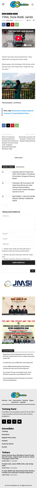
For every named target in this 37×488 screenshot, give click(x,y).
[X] (8, 24)
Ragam (10, 11)
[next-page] (6, 205)
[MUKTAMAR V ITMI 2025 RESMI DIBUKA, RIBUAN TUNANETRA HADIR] (6, 198)
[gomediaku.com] (19, 4)
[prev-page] (3, 205)
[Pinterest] (12, 24)
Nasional (15, 13)
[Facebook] (4, 24)
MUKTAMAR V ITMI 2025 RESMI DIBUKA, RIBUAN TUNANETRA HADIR (23, 198)
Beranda (4, 11)
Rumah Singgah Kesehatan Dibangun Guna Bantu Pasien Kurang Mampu (18, 379)
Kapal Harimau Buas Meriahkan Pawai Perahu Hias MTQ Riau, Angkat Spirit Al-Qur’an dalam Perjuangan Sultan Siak (19, 356)
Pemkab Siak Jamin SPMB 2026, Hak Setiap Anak (18, 362)
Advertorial (6, 461)
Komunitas (17, 11)
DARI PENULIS (20, 167)
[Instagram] (9, 422)
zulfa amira (9, 20)
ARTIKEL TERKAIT (8, 167)
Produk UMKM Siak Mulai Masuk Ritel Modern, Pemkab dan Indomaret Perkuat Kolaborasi (16, 367)
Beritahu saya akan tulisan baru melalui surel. (17, 259)
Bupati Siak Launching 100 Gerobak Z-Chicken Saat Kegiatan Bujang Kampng (27, 139)
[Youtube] (19, 422)
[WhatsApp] (17, 24)
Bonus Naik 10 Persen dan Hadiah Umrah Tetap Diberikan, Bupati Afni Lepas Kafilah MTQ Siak (17, 373)
